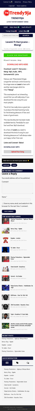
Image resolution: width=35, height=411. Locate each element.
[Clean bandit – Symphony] (5, 270)
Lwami (14, 165)
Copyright (12, 6)
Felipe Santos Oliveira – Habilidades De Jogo (22, 286)
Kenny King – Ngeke (16, 229)
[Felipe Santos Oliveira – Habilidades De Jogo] (5, 289)
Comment (5, 182)
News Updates (21, 6)
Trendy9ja (27, 49)
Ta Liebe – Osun (15, 248)
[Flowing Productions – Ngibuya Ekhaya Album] (5, 223)
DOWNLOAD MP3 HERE (17, 64)
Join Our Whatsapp (17, 55)
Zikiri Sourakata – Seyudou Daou (20, 305)
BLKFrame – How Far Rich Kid (19, 295)
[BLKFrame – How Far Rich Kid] (5, 299)
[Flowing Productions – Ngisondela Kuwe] (5, 261)
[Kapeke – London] (5, 242)
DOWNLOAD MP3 (11, 147)
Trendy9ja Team (28, 407)
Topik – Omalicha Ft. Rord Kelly (19, 314)
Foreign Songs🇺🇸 (11, 31)
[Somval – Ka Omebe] (5, 280)
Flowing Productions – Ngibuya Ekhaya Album (22, 220)
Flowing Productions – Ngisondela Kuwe (20, 258)
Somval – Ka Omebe (16, 276)
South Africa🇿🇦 (26, 27)
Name (4, 197)
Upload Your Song (17, 151)
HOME (6, 27)
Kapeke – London (15, 238)
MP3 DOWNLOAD (12, 409)
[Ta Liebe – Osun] (5, 251)
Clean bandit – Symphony (18, 267)
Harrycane (6, 165)
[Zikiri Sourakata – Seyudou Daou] (5, 308)
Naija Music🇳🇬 (15, 27)
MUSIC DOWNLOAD (22, 409)
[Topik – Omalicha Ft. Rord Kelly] (5, 318)
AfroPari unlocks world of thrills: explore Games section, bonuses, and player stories (21, 325)
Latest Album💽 (24, 31)
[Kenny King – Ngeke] (5, 232)
